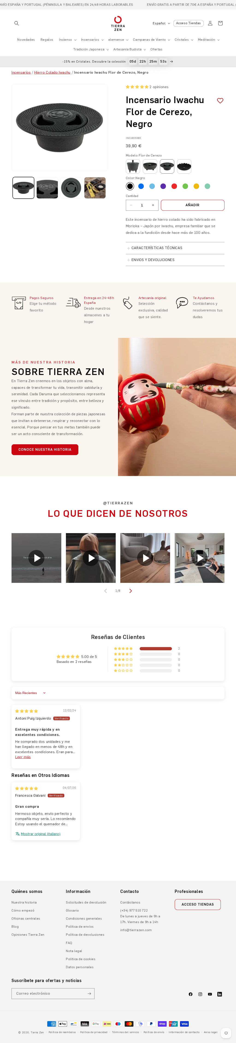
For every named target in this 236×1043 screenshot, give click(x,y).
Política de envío (154, 1032)
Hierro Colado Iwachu (52, 72)
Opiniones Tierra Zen (28, 935)
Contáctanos (130, 902)
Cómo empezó (23, 910)
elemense (116, 40)
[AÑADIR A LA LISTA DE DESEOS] (218, 100)
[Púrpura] (163, 186)
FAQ (69, 943)
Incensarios (90, 40)
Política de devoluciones (85, 935)
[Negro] (130, 186)
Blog (15, 927)
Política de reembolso (62, 1032)
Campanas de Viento (149, 40)
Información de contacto (184, 1032)
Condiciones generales (84, 919)
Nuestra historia (24, 902)
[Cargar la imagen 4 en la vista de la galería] (95, 187)
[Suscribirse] (89, 993)
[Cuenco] (133, 166)
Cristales (182, 40)
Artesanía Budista (127, 49)
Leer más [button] (23, 757)
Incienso (65, 40)
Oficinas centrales (26, 919)
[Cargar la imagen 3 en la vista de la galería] (71, 187)
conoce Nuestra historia (44, 449)
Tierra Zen (37, 1032)
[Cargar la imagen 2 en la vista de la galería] (47, 187)
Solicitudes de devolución (86, 902)
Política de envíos (80, 927)
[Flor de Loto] (184, 166)
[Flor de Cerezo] (167, 166)
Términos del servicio (125, 1032)
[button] (17, 23)
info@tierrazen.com (136, 930)
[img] (26, 711)
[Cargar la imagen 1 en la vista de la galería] (23, 187)
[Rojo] (174, 186)
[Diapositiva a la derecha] (130, 591)
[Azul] (141, 186)
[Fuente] (150, 166)
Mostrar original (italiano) (40, 834)
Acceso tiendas (198, 904)
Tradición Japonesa (88, 49)
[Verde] (185, 186)
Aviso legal (211, 1032)
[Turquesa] (207, 186)
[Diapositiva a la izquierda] (106, 591)
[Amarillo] (196, 186)
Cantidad (132, 196)
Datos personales (80, 967)
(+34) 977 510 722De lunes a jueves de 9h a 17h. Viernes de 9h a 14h (140, 916)
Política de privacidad (93, 1032)
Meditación (206, 40)
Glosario (72, 910)
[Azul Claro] (152, 186)
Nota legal (74, 951)
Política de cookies (80, 959)
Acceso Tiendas (188, 23)
